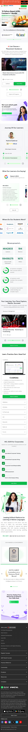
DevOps (3, 643)
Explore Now (14, 602)
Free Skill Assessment (7, 113)
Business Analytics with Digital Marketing (11, 646)
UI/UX (2, 640)
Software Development (6, 635)
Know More (19, 83)
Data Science (4, 632)
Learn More (15, 484)
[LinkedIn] (9, 722)
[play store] (20, 711)
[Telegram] (17, 722)
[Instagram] (6, 722)
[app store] (8, 711)
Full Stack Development (6, 630)
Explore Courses (14, 345)
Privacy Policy (14, 727)
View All (14, 210)
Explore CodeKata (14, 396)
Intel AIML (3, 638)
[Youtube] (20, 722)
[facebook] (2, 722)
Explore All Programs (14, 94)
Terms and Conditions (5, 727)
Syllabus (8, 83)
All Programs (4, 648)
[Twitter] (13, 722)
